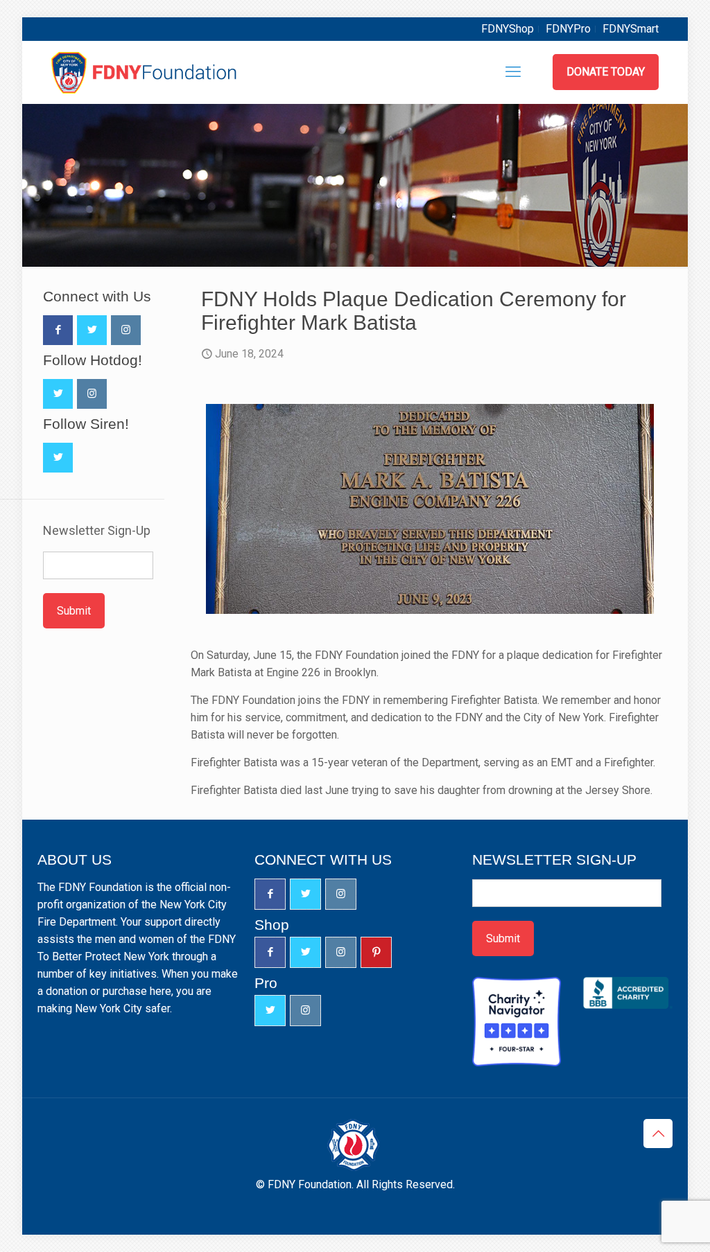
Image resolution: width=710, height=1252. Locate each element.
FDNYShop (507, 28)
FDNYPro (568, 28)
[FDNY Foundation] (146, 72)
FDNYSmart (631, 28)
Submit (74, 610)
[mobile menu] (513, 72)
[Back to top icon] (658, 1133)
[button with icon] (58, 330)
